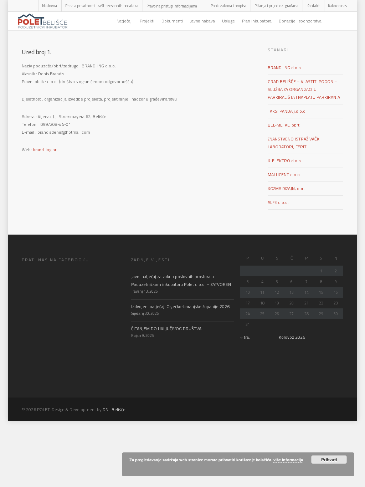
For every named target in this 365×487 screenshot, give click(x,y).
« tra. (245, 337)
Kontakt (313, 6)
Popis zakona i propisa (228, 6)
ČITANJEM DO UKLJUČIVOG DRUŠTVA (166, 328)
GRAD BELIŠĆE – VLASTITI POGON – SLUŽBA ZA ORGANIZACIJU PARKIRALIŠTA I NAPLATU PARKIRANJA (304, 89)
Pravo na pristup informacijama (171, 6)
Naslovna (49, 6)
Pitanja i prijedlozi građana (276, 6)
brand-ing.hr (44, 149)
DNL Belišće (114, 409)
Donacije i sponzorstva (300, 20)
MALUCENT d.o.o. (284, 174)
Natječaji (125, 20)
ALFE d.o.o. (278, 202)
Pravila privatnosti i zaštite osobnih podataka (101, 6)
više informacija (288, 459)
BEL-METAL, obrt (283, 125)
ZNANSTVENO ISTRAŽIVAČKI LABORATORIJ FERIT (294, 142)
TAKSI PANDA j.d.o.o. (287, 111)
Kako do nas (337, 6)
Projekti (147, 20)
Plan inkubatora (257, 20)
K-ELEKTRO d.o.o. (285, 160)
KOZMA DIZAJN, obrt (286, 188)
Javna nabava (202, 20)
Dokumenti (172, 20)
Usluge (228, 20)
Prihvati (329, 459)
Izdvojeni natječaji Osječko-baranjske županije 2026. (181, 306)
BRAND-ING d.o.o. (285, 67)
